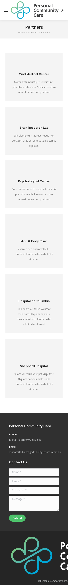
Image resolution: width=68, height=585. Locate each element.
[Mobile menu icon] (6, 10)
